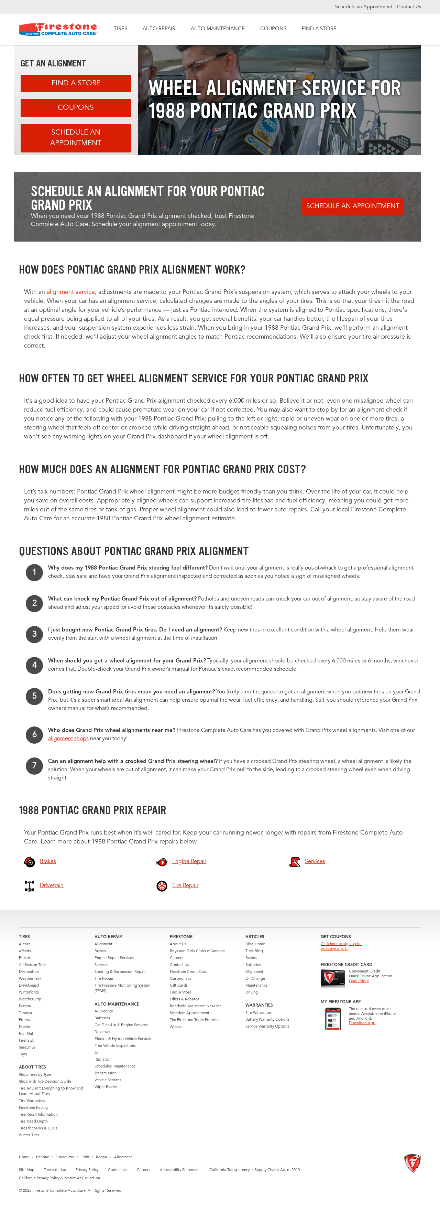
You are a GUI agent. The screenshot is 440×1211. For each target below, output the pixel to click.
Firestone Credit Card (189, 972)
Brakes (100, 951)
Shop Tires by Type (35, 1075)
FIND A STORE (319, 29)
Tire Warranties (32, 1101)
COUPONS (273, 29)
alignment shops (68, 739)
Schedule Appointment (189, 1013)
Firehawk (26, 1041)
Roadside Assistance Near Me (196, 1006)
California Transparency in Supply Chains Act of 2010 (254, 1170)
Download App (362, 1023)
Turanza (25, 1013)
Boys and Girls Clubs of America (198, 951)
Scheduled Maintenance (115, 1067)
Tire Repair (104, 979)
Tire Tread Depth (33, 1122)
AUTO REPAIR (159, 29)
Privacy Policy (87, 1170)
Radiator (102, 1060)
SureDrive (27, 1048)
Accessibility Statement (180, 1170)
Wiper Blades (106, 1087)
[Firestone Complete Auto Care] (58, 29)
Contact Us (409, 6)
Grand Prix (65, 1157)
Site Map (26, 1170)
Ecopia (25, 1006)
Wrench (176, 1027)
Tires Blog (254, 951)
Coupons (76, 107)
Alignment (103, 944)
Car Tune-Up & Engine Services (121, 1025)
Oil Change (255, 979)
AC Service (104, 1011)
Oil (97, 1053)
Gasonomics (180, 979)
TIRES (120, 29)
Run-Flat (26, 1034)
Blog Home (255, 944)
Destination (29, 972)
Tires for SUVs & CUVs (38, 1128)
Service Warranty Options (267, 1027)
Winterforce (29, 993)
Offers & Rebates (184, 999)
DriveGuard (29, 986)
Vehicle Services (108, 1080)
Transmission (106, 1073)
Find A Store (76, 83)
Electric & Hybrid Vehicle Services (123, 1039)
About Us (178, 944)
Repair (101, 1157)
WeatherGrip (30, 999)
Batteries (102, 1018)
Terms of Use (55, 1170)
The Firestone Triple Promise (194, 1020)
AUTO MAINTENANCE (218, 29)
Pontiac (42, 1157)
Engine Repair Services (114, 958)
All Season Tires (32, 965)
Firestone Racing (33, 1108)
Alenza (25, 944)
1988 (85, 1157)
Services (101, 965)
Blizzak (25, 958)
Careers (176, 958)
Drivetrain (103, 1032)
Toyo (23, 1054)
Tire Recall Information (38, 1115)
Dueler (24, 1027)
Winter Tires (29, 1135)
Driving (251, 993)
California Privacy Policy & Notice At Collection (59, 1178)
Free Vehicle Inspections (115, 1046)
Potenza (26, 1020)
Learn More (359, 981)
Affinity (25, 951)
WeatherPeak (30, 979)
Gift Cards (179, 986)
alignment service (71, 292)
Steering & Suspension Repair (120, 972)
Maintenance (256, 986)
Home (24, 1157)
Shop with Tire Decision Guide (45, 1082)
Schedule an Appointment (364, 6)
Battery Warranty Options (267, 1020)
